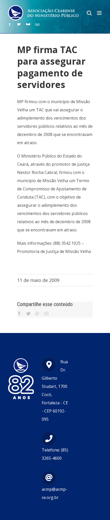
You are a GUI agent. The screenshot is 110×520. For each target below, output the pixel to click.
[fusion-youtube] (28, 24)
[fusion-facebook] (10, 24)
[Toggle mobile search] (89, 13)
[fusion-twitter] (19, 24)
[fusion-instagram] (37, 24)
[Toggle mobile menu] (99, 13)
